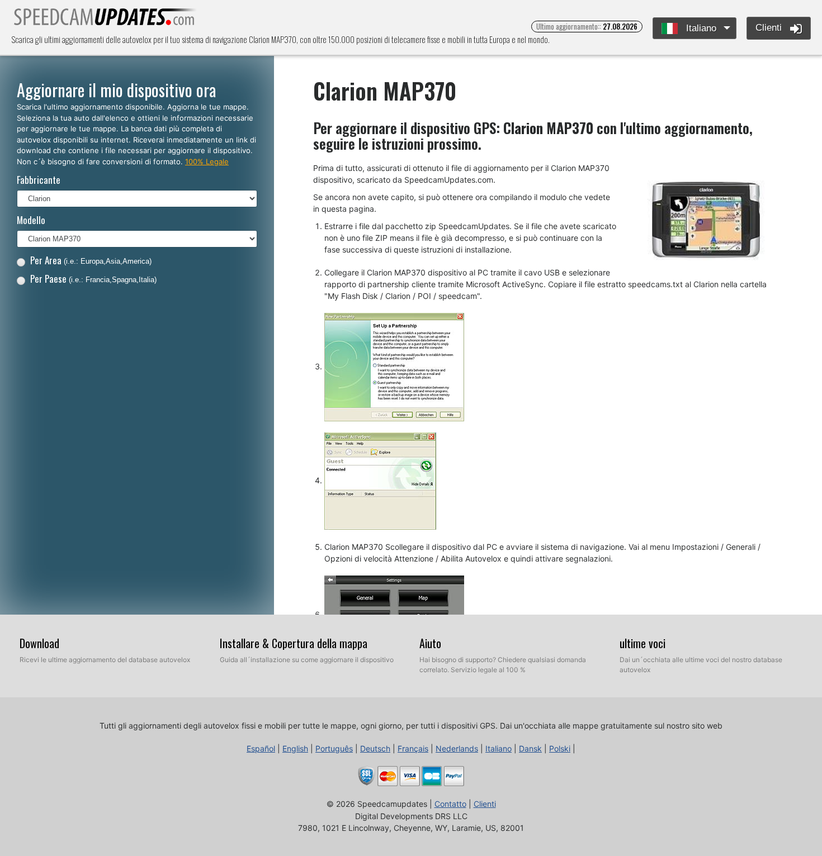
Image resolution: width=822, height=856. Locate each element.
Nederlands (457, 748)
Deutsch (375, 748)
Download (39, 643)
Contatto (450, 804)
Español (261, 748)
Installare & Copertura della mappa (293, 643)
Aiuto (430, 643)
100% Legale (207, 161)
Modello (31, 220)
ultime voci (642, 643)
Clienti (770, 27)
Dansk (530, 748)
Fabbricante (38, 180)
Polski (559, 748)
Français (413, 748)
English (295, 748)
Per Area (91, 260)
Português (334, 748)
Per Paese (93, 279)
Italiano (699, 28)
